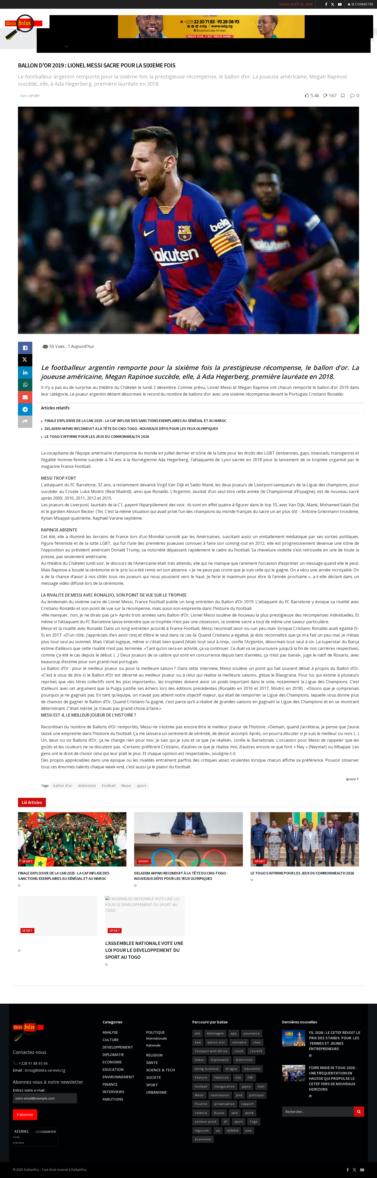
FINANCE (110, 1084)
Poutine (201, 1104)
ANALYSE (110, 1032)
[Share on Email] (25, 397)
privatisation (224, 1104)
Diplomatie (220, 1060)
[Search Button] (359, 1111)
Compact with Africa (211, 1051)
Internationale (156, 1038)
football (109, 785)
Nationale (153, 1045)
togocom (202, 1130)
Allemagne (215, 1033)
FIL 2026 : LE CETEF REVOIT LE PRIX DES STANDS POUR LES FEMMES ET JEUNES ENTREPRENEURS (334, 1040)
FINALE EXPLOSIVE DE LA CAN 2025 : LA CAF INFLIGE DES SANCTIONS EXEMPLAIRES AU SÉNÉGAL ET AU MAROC (135, 420)
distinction (87, 785)
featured (221, 1077)
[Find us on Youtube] (340, 4)
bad (198, 1042)
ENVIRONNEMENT (118, 1076)
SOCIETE (153, 1077)
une (248, 1130)
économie (203, 1139)
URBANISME (156, 1092)
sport (141, 785)
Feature (201, 1077)
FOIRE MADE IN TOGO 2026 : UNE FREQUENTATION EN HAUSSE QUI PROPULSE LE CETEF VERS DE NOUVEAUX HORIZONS (332, 1078)
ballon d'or (62, 785)
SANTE (152, 1062)
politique (256, 1095)
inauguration (224, 1086)
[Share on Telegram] (25, 409)
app (234, 1033)
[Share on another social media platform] (25, 422)
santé (249, 1113)
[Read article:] (57, 916)
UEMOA (233, 1130)
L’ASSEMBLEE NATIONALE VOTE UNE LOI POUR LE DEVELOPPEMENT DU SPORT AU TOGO (144, 950)
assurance (252, 1033)
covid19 (256, 1051)
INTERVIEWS (113, 1091)
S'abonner (25, 1114)
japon (246, 1086)
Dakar (199, 1060)
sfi (225, 1121)
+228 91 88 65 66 (33, 1063)
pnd (239, 1095)
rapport (248, 1104)
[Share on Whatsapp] (25, 385)
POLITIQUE (155, 1032)
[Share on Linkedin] (25, 372)
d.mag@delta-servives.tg (45, 1070)
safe (234, 1113)
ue (218, 1130)
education (252, 1069)
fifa (238, 1077)
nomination (220, 1095)
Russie (219, 1113)
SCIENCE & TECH (160, 1070)
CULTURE (111, 1039)
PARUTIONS (113, 1099)
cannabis (239, 1042)
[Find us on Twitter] (332, 4)
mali (261, 1086)
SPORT (34, 95)
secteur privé (206, 1121)
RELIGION (154, 1055)
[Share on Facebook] (25, 348)
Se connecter (362, 4)
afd (197, 1033)
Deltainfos (31, 1169)
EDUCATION (113, 1069)
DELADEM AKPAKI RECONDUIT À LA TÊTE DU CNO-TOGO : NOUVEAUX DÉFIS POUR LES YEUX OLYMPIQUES (131, 428)
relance (201, 1113)
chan (257, 1042)
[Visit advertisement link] (211, 26)
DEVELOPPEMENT (118, 1047)
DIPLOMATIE (113, 1054)
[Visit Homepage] (23, 27)
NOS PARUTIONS (50, 46)
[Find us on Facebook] (326, 4)
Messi (126, 785)
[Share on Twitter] (25, 360)
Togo (254, 1121)
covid (238, 1051)
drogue (231, 1069)
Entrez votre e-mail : (29, 1090)
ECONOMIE (112, 1062)
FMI (250, 1077)
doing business (207, 1069)
